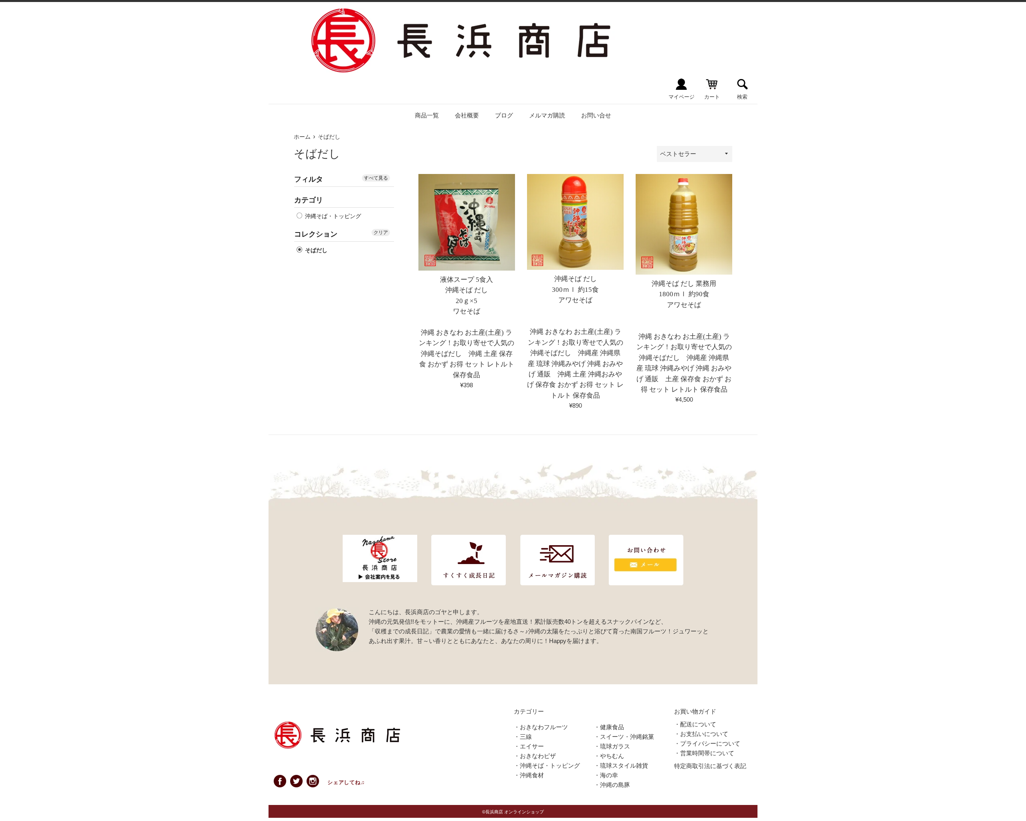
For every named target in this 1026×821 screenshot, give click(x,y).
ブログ (504, 115)
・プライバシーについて (707, 743)
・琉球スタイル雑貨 (621, 765)
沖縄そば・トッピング (332, 216)
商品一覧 (427, 115)
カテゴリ (308, 200)
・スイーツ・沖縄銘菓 (624, 736)
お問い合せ (596, 115)
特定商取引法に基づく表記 (710, 765)
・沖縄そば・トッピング (547, 765)
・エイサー (529, 746)
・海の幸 (606, 775)
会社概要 (467, 115)
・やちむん (609, 755)
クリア (381, 232)
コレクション (315, 234)
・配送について (695, 724)
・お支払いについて (701, 733)
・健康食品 (609, 727)
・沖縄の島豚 (612, 784)
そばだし (315, 250)
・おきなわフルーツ (541, 727)
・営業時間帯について (704, 753)
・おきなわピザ (535, 755)
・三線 (523, 736)
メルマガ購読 (547, 115)
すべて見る (376, 178)
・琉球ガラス (612, 746)
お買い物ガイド (695, 711)
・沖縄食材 (529, 775)
